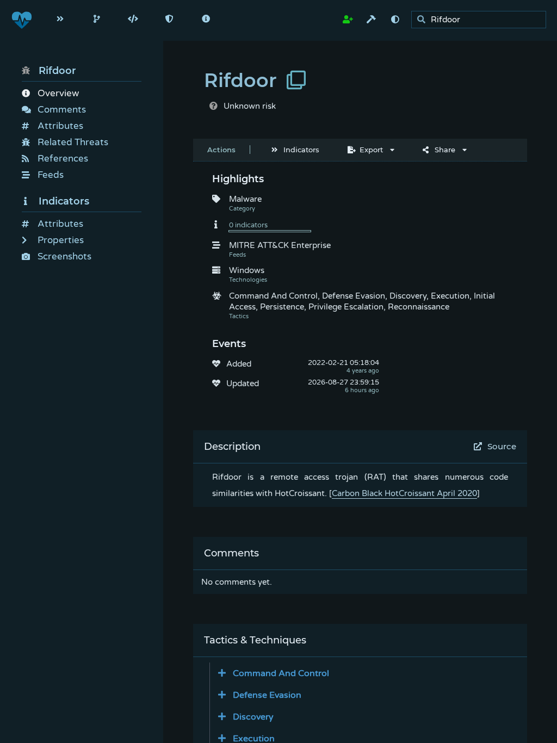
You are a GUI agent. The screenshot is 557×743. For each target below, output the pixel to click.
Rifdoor (57, 71)
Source (501, 446)
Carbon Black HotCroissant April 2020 (404, 493)
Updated (242, 383)
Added (238, 364)
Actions (221, 149)
